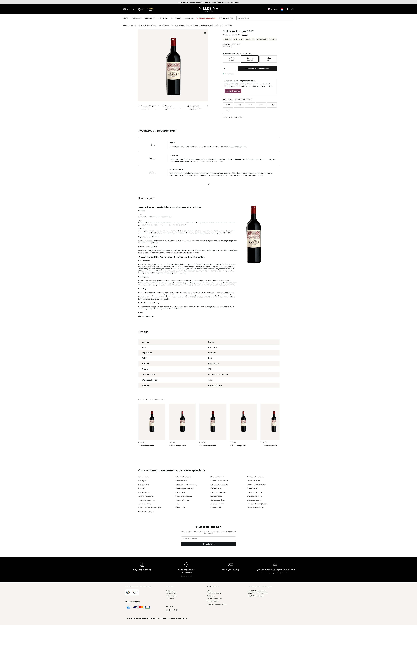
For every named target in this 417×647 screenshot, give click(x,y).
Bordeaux (226, 35)
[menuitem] (126, 18)
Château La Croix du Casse (256, 484)
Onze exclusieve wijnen (147, 26)
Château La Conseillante (219, 484)
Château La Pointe (253, 481)
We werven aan (171, 593)
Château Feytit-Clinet (254, 492)
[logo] (208, 9)
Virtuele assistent (213, 601)
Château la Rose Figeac (146, 500)
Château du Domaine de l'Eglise (149, 508)
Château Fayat (180, 492)
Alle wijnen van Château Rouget (234, 117)
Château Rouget (206, 26)
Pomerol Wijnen (192, 26)
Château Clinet (252, 488)
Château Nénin (143, 477)
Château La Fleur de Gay (255, 477)
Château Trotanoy (144, 504)
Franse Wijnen (163, 26)
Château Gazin (143, 484)
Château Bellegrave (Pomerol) (257, 504)
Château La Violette (218, 500)
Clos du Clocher (144, 492)
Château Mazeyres (217, 504)
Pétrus (177, 504)
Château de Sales (181, 481)
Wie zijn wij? (170, 590)
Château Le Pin (180, 508)
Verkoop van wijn (129, 26)
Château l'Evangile (217, 477)
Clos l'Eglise (142, 481)
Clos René (142, 488)
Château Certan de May (255, 508)
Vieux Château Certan (146, 496)
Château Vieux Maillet (146, 511)
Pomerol (234, 35)
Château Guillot (216, 508)
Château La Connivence (183, 477)
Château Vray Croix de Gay (184, 488)
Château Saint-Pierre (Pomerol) (186, 484)
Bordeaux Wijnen (177, 26)
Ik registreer (208, 544)
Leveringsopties (171, 596)
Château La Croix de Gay (183, 496)
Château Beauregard (254, 496)
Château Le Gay (216, 488)
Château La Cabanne (254, 500)
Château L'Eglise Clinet (219, 492)
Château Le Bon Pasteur (219, 481)
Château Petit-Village (182, 500)
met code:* (204, 2)
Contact (209, 590)
